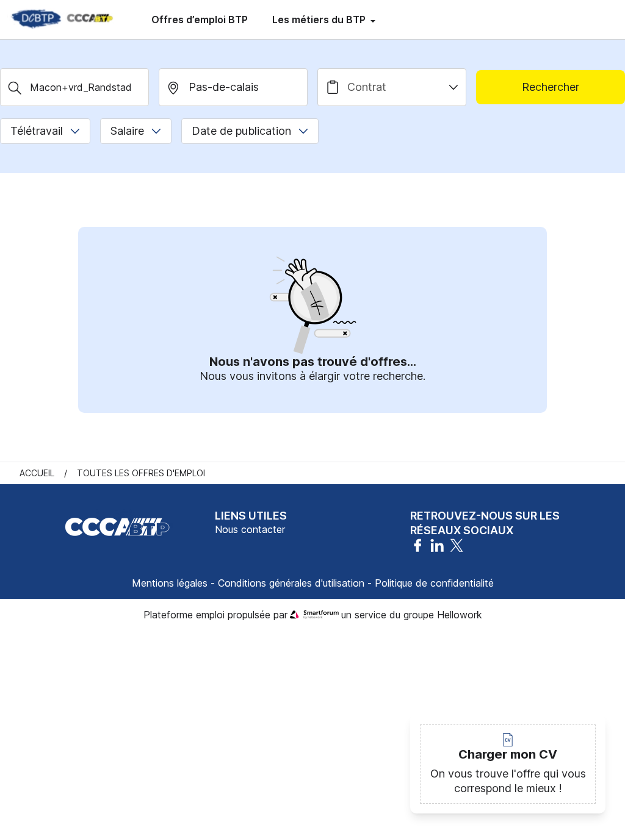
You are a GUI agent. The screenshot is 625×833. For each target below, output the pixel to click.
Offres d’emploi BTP (199, 19)
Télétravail (36, 130)
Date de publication (241, 130)
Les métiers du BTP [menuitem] (320, 19)
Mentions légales (170, 583)
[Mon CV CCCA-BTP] (61, 19)
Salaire (127, 130)
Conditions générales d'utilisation (291, 583)
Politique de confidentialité (434, 583)
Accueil (37, 473)
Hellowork (459, 615)
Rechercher (550, 86)
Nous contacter (250, 529)
